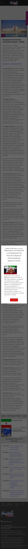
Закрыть (14, 299)
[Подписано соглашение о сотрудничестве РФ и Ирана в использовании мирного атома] (10, 270)
